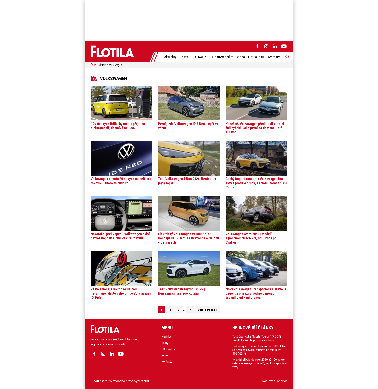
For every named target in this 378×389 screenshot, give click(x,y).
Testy (184, 57)
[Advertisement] (189, 19)
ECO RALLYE (200, 57)
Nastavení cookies (274, 381)
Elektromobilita (222, 57)
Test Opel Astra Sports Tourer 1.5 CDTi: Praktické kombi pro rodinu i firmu (256, 338)
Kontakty (273, 57)
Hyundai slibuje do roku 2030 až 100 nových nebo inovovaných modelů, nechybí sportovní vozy (259, 363)
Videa (241, 57)
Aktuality (170, 57)
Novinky (166, 337)
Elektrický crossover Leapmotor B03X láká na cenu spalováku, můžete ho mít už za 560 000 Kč (258, 350)
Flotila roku (256, 57)
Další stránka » (207, 310)
